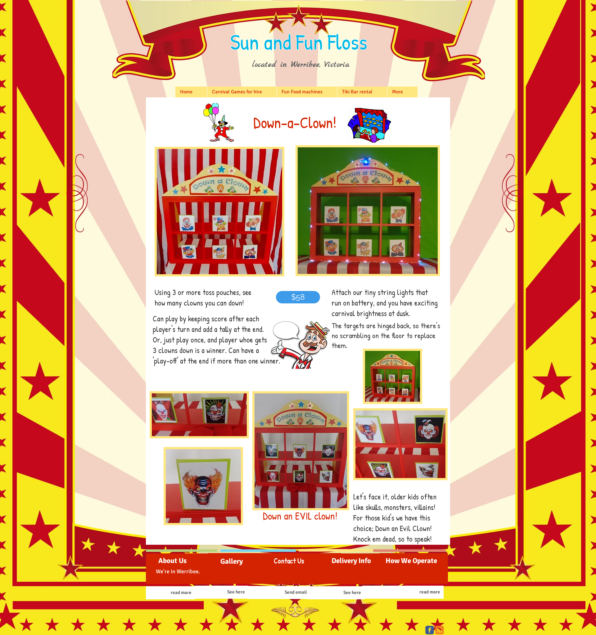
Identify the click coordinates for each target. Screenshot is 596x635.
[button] (298, 297)
